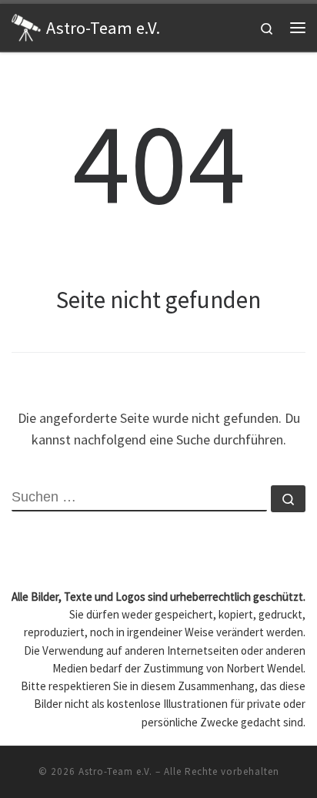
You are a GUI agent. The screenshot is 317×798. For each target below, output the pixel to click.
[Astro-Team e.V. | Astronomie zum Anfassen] (26, 25)
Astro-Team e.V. (115, 771)
